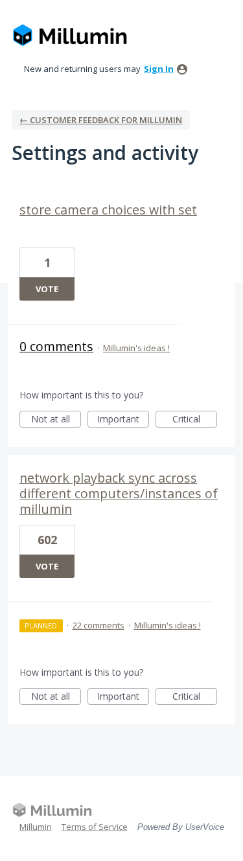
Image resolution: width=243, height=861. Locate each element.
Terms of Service (95, 826)
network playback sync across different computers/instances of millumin (118, 493)
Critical (194, 420)
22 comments (98, 625)
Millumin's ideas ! (136, 348)
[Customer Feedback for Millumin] (70, 36)
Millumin (35, 826)
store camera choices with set (108, 209)
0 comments (56, 346)
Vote (47, 289)
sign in (159, 69)
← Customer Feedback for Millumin (100, 120)
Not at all (56, 420)
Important (123, 420)
